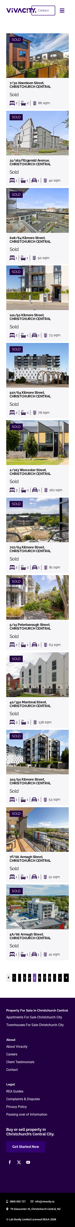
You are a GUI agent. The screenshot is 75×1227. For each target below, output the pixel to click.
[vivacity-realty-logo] (21, 10)
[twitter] (18, 1162)
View (37, 71)
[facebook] (9, 1162)
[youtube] (28, 1162)
